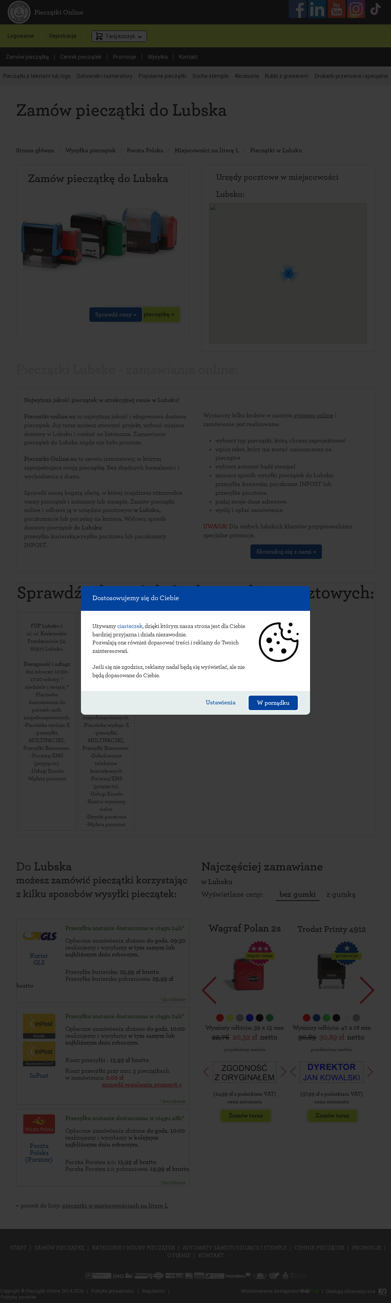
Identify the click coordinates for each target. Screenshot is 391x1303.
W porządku (273, 703)
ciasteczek (129, 626)
